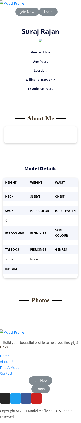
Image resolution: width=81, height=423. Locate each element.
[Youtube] (36, 398)
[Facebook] (26, 398)
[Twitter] (15, 398)
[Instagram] (5, 398)
